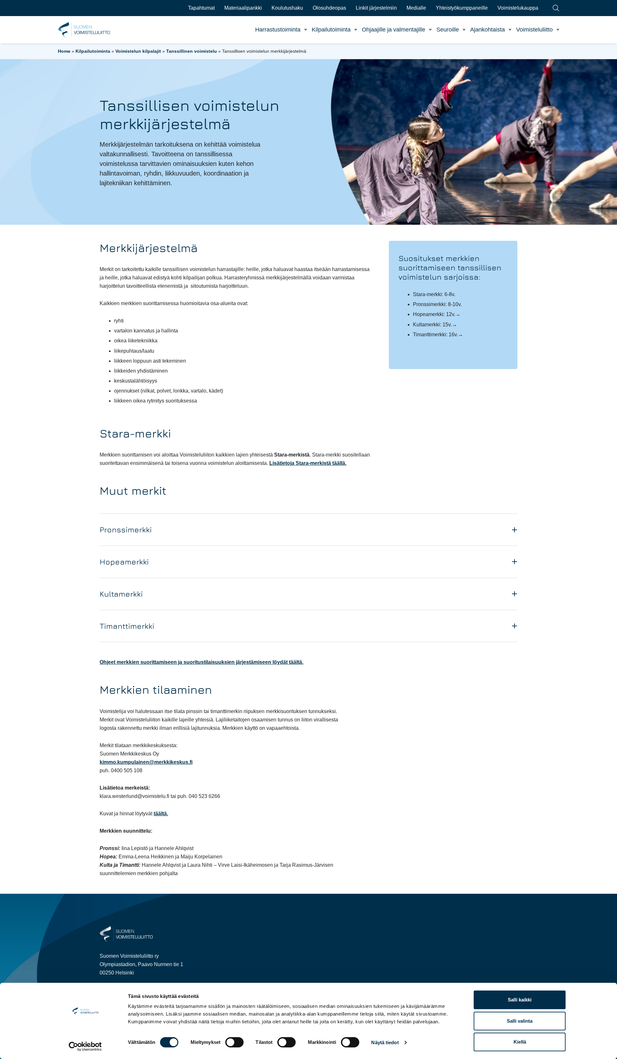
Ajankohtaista (487, 29)
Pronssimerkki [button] (126, 529)
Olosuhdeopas (329, 8)
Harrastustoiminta (277, 29)
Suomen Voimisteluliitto (84, 30)
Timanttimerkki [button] (127, 625)
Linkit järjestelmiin (376, 8)
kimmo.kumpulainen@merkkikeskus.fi (146, 762)
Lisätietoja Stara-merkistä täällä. (307, 463)
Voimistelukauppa (517, 8)
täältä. (161, 813)
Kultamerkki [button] (121, 593)
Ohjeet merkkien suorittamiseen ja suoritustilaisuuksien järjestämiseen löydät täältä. (201, 662)
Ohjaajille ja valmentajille (393, 29)
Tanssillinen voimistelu (191, 51)
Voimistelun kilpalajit (138, 51)
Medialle (416, 8)
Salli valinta (519, 1021)
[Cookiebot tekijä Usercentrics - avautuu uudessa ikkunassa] (85, 1046)
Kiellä (520, 1042)
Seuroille (447, 29)
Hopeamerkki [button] (124, 561)
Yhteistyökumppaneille (462, 8)
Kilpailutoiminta (331, 29)
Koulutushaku (287, 8)
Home (64, 51)
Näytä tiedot (384, 1042)
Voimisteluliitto (534, 29)
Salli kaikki (520, 999)
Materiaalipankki (243, 8)
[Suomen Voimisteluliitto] (126, 934)
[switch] (234, 1042)
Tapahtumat (201, 8)
